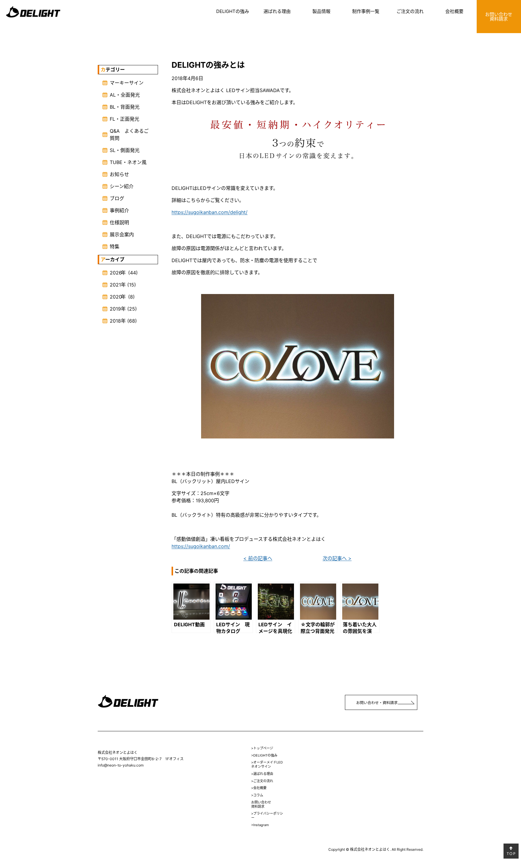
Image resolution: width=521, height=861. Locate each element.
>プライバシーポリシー (267, 815)
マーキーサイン (127, 83)
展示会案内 (122, 234)
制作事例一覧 (365, 11)
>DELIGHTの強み (264, 755)
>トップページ (262, 748)
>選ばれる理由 (262, 774)
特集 (114, 246)
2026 (116, 273)
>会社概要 (259, 788)
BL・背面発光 (125, 107)
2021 (115, 285)
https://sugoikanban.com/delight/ (210, 212)
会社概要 (454, 11)
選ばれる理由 (277, 11)
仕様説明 (119, 222)
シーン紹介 (122, 186)
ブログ (117, 198)
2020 (116, 297)
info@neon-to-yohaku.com (121, 765)
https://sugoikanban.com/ (201, 546)
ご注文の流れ (410, 11)
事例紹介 (119, 210)
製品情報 (321, 11)
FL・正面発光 (124, 119)
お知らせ (119, 174)
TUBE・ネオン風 (128, 162)
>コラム (257, 795)
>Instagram (260, 825)
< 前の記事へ (257, 558)
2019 (115, 309)
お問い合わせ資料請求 (498, 16)
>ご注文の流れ (262, 781)
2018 (115, 321)
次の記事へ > (337, 558)
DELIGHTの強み (232, 11)
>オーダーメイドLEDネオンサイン (267, 764)
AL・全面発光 (125, 95)
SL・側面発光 (125, 150)
